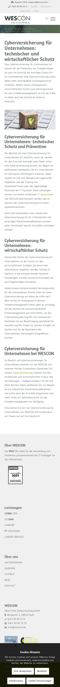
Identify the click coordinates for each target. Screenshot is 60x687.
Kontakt (34, 7)
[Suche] (45, 19)
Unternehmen (13, 562)
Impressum (45, 7)
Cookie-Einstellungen (40, 681)
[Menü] (51, 19)
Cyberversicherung (22, 373)
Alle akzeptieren (23, 671)
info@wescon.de (17, 627)
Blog (36, 11)
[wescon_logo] (25, 19)
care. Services (14, 537)
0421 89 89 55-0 (19, 7)
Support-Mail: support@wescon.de (31, 2)
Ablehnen (42, 671)
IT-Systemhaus (45, 194)
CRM (11, 513)
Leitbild (10, 574)
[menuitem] (29, 2)
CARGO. (9, 525)
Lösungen (12, 531)
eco (9, 519)
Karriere (10, 568)
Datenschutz (25, 11)
